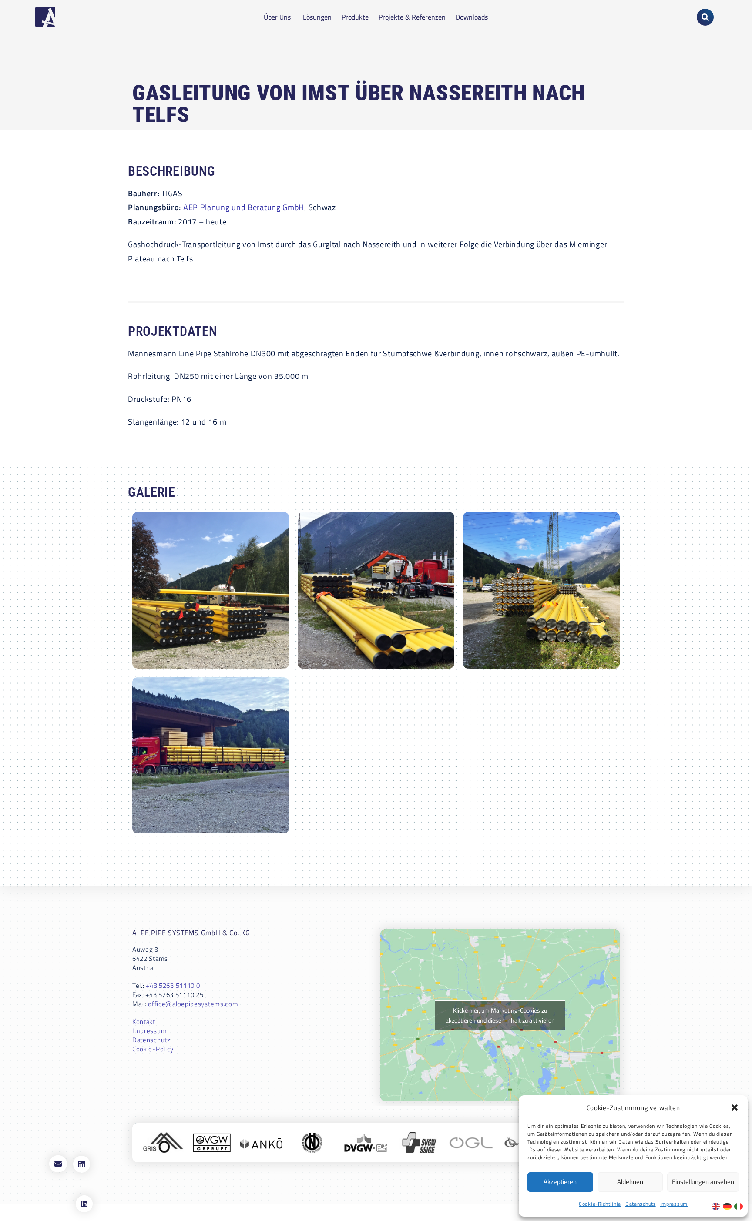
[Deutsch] (728, 1205)
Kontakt (143, 1022)
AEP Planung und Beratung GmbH (243, 207)
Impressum (674, 1204)
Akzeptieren (560, 1182)
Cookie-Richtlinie (600, 1204)
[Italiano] (739, 1205)
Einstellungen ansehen (703, 1182)
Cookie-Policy (153, 1049)
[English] (717, 1205)
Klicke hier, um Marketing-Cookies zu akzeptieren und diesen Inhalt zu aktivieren (500, 1015)
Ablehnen (630, 1182)
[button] (734, 1107)
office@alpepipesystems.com (193, 1004)
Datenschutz (640, 1204)
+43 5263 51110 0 (173, 985)
